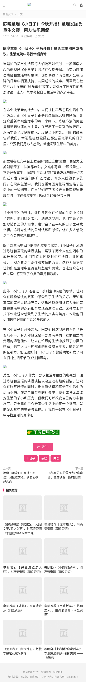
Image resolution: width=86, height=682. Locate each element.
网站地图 (58, 672)
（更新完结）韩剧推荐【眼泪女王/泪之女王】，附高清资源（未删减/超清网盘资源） (22, 528)
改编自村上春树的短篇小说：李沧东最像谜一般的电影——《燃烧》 (63, 653)
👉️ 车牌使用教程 (42, 432)
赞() (39, 36)
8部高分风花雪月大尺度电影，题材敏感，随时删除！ (65, 475)
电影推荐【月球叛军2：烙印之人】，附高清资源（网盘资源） (63, 610)
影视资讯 (8, 14)
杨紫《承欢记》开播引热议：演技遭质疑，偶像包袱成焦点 (20, 477)
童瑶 (44, 458)
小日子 (30, 458)
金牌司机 (43, 5)
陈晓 (56, 458)
